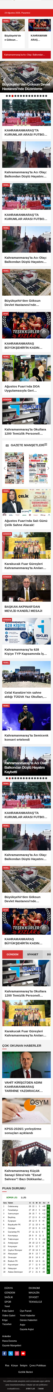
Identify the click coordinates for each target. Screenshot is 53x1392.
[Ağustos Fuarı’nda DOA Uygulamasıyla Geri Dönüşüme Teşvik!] (26, 368)
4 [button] (15, 96)
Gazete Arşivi (27, 1329)
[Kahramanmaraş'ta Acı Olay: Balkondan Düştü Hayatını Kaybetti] (26, 239)
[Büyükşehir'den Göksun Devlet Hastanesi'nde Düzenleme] (26, 282)
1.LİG (23, 1197)
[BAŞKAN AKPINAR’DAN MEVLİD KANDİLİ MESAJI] (26, 588)
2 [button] (10, 96)
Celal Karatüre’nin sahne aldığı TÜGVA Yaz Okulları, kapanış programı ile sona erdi (24, 695)
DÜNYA (8, 1288)
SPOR (7, 1302)
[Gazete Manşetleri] (45, 445)
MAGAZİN (34, 1292)
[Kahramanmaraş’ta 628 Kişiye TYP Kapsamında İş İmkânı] (26, 631)
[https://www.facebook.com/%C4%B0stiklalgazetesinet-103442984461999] (4, 1353)
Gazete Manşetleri (11, 1345)
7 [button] (24, 96)
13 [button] (41, 96)
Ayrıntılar (30, 1389)
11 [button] (35, 96)
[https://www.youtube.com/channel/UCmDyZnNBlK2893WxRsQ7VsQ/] (23, 1353)
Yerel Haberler (27, 1315)
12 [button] (38, 96)
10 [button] (32, 96)
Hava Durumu (9, 1341)
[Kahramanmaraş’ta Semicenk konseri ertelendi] (26, 717)
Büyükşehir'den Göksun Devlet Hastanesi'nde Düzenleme (22, 303)
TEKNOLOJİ (35, 1302)
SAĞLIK (8, 1297)
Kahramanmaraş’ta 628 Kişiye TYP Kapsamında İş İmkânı (24, 652)
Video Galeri (8, 1315)
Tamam (41, 1389)
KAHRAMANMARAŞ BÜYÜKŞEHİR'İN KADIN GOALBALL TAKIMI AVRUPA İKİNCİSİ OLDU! (25, 346)
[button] (48, 80)
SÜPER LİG (11, 1197)
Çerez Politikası (37, 1365)
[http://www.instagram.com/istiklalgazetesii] (17, 1353)
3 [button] (12, 96)
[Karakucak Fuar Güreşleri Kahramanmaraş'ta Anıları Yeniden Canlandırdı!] (26, 545)
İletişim (23, 1365)
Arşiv (22, 1324)
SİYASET (32, 954)
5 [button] (18, 96)
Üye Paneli (26, 1311)
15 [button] (46, 96)
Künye (14, 1365)
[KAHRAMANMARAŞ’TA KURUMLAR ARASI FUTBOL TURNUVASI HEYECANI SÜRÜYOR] (26, 196)
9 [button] (29, 96)
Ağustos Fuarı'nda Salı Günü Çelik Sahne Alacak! (26, 523)
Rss (7, 1365)
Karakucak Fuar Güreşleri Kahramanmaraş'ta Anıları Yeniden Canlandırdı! (24, 566)
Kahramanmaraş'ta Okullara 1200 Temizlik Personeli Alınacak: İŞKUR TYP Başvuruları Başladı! (25, 432)
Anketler (6, 1336)
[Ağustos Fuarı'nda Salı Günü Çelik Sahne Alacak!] (26, 502)
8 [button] (27, 96)
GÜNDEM (12, 954)
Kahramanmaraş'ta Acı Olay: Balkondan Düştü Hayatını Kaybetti (23, 54)
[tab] (12, 954)
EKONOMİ (34, 1288)
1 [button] (7, 96)
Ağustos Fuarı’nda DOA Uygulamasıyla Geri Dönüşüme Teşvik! (22, 389)
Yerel (7, 1306)
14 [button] (43, 96)
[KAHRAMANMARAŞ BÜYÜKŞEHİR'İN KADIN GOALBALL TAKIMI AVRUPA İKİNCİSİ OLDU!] (26, 325)
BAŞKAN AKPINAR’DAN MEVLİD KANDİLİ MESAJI (23, 608)
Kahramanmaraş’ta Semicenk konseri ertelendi (26, 737)
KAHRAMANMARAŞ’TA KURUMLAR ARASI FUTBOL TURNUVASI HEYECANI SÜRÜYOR (25, 217)
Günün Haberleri (28, 1320)
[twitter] (10, 1353)
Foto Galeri (8, 1311)
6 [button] (21, 96)
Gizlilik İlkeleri (25, 1372)
